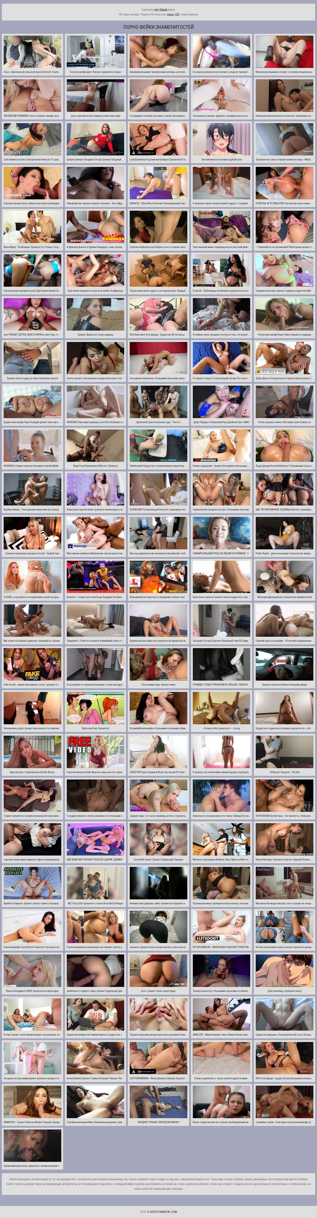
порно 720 (173, 14)
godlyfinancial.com (163, 1212)
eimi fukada (160, 9)
